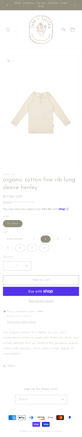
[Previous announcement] (7, 5)
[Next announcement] (74, 5)
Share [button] (11, 365)
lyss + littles (35, 431)
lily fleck (12, 223)
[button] (8, 29)
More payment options (41, 301)
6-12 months (17, 240)
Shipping (7, 202)
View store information (21, 321)
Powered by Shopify (52, 431)
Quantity (8, 257)
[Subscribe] (62, 399)
